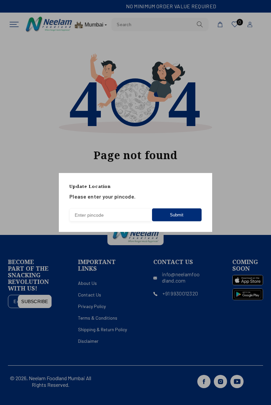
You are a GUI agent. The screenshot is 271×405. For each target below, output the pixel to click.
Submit (176, 214)
